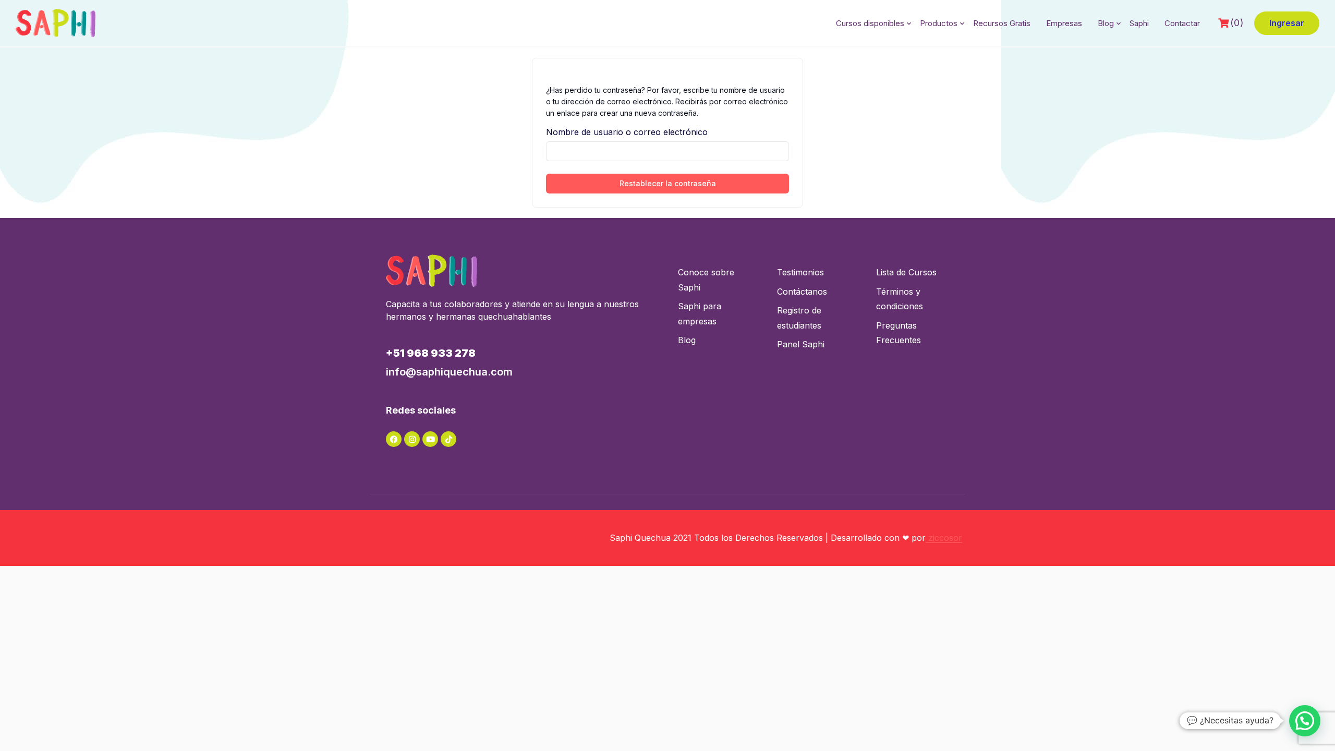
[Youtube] (430, 439)
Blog (1106, 23)
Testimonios (800, 272)
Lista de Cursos (906, 272)
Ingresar (1286, 23)
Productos (938, 23)
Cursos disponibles (870, 23)
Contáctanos (802, 291)
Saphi (1139, 23)
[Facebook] (394, 439)
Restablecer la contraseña (668, 183)
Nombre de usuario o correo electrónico (627, 132)
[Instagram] (412, 439)
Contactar (1182, 23)
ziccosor (944, 537)
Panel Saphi (800, 344)
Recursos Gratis (1001, 23)
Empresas (1064, 23)
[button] (1304, 720)
